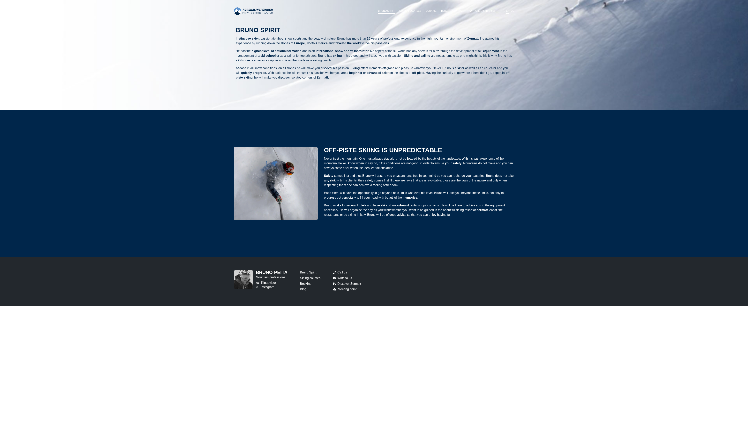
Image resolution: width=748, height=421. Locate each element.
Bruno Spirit (308, 272)
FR (503, 11)
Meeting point (347, 289)
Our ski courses (410, 11)
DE (512, 11)
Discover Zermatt (349, 283)
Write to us (344, 278)
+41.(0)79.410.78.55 (484, 11)
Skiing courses (310, 278)
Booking (431, 11)
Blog (444, 11)
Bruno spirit (386, 11)
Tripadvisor (268, 282)
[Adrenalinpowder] (253, 11)
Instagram (267, 287)
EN (507, 11)
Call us (342, 272)
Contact (457, 11)
